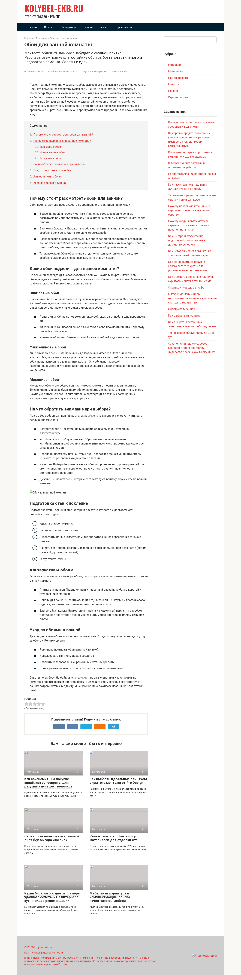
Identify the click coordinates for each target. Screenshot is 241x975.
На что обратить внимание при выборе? (59, 164)
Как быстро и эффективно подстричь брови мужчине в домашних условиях (187, 240)
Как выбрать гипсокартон (185, 315)
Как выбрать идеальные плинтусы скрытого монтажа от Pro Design (118, 781)
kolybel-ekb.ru (54, 8)
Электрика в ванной (181, 309)
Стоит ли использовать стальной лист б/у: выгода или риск (52, 838)
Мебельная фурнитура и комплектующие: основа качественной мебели (110, 897)
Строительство (124, 27)
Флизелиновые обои (52, 152)
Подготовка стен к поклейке (52, 170)
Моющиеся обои (50, 158)
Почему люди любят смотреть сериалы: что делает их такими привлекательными (188, 225)
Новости (88, 27)
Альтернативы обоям (47, 176)
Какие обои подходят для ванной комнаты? (62, 140)
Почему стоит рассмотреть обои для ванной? (63, 134)
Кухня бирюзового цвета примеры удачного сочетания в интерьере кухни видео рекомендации (52, 897)
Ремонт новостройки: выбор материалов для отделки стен (115, 838)
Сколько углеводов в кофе (186, 287)
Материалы (69, 27)
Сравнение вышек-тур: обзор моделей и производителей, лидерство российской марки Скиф (191, 348)
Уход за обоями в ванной (50, 183)
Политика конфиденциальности (43, 952)
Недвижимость (178, 77)
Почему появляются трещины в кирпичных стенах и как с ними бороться (189, 210)
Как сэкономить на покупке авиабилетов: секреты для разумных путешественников (48, 782)
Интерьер (49, 27)
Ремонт (104, 27)
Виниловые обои (50, 146)
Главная (32, 27)
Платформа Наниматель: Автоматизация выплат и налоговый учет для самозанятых (192, 298)
